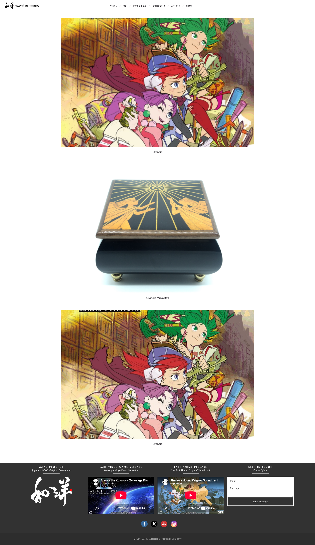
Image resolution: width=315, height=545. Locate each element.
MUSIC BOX (139, 5)
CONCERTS (159, 5)
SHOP (189, 5)
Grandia (157, 152)
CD (125, 5)
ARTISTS (175, 5)
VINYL (113, 5)
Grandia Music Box (157, 298)
